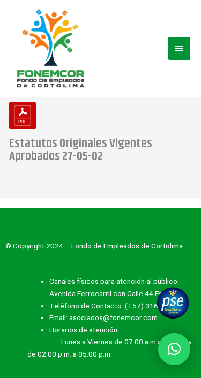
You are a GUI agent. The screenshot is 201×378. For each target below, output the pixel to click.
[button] (174, 349)
